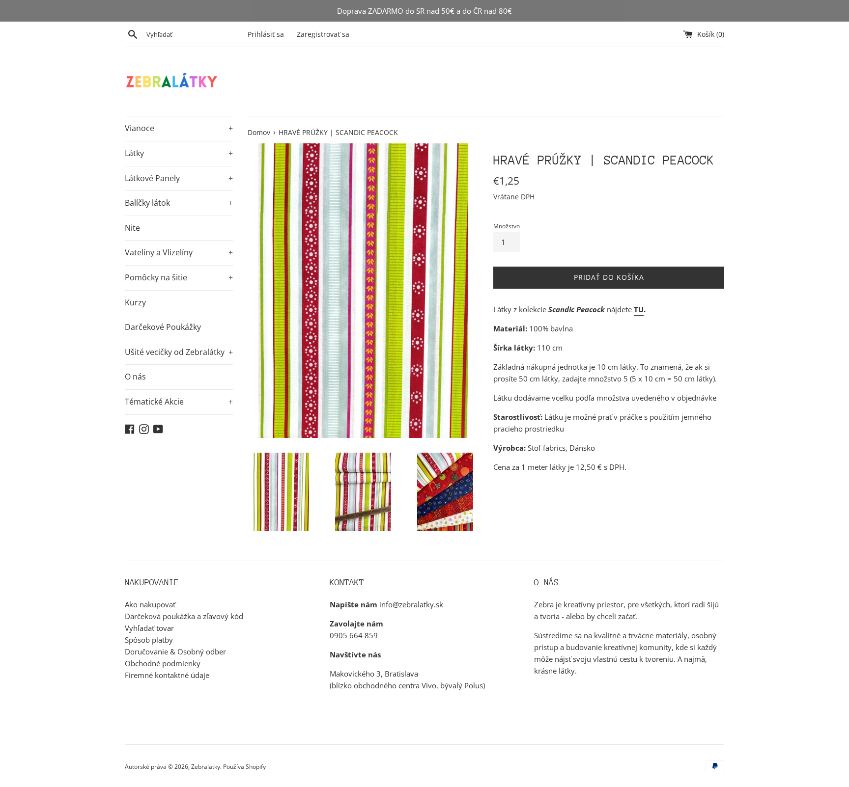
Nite (132, 227)
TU (639, 309)
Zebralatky (205, 766)
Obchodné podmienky (162, 663)
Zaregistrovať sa (323, 34)
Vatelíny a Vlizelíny (179, 252)
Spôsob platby (149, 640)
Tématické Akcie (179, 401)
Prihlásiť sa (266, 34)
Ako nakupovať (150, 604)
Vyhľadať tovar (149, 628)
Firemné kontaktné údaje (167, 675)
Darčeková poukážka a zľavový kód (184, 616)
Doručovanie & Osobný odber (175, 651)
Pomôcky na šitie (179, 277)
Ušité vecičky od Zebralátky (179, 352)
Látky (179, 153)
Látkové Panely (179, 178)
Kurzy (135, 302)
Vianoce (179, 128)
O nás (135, 376)
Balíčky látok (179, 202)
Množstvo (506, 226)
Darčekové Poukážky (163, 327)
